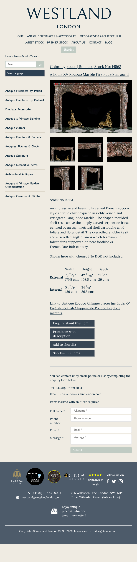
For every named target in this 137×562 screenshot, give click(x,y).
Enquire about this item (70, 323)
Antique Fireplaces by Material (24, 100)
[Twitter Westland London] (115, 482)
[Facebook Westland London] (108, 482)
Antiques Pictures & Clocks (22, 146)
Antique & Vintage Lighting (22, 118)
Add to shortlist (64, 344)
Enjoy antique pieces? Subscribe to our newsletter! (74, 511)
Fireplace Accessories (18, 109)
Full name (57, 411)
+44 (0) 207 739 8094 (47, 493)
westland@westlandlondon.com (80, 394)
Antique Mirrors (15, 128)
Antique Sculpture (16, 155)
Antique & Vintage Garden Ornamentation (22, 185)
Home (8, 56)
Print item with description (64, 334)
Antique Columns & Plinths (22, 196)
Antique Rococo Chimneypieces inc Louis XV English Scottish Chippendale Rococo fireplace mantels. (90, 308)
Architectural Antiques (19, 174)
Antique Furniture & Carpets (23, 137)
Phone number (55, 421)
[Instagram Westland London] (121, 482)
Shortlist (68, 49)
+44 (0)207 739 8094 (69, 388)
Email (54, 430)
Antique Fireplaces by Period (23, 90)
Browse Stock (21, 56)
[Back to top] (129, 554)
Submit (77, 450)
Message (57, 438)
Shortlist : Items (66, 353)
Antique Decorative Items (21, 165)
